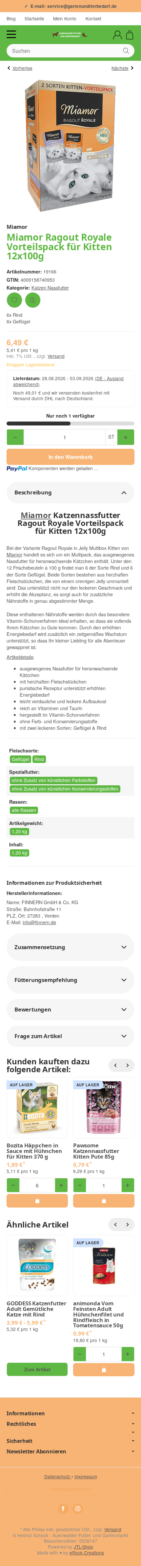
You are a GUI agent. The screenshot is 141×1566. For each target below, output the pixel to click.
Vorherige (22, 68)
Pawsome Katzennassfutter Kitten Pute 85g (96, 1151)
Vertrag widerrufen (71, 1489)
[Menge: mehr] (125, 437)
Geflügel (20, 759)
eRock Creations (87, 1552)
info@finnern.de (39, 922)
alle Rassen (24, 810)
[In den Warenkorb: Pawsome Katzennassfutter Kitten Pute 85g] (103, 1200)
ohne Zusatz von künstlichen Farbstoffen (53, 780)
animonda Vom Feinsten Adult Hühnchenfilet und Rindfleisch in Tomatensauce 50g (98, 1314)
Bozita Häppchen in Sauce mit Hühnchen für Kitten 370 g (34, 1151)
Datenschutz (57, 1476)
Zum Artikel (37, 1369)
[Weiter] (127, 1065)
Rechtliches (21, 1423)
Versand (56, 356)
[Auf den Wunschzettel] (14, 300)
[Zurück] (115, 1065)
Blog (11, 18)
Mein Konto (64, 18)
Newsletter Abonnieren (36, 1451)
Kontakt (93, 18)
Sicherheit (19, 1441)
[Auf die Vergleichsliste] (33, 300)
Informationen (26, 1413)
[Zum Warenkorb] (129, 35)
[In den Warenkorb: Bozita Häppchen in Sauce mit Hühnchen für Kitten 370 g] (37, 1200)
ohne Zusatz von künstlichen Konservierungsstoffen (65, 788)
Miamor (36, 515)
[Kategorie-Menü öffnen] (11, 34)
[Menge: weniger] (15, 437)
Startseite (34, 18)
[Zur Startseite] (70, 34)
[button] (70, 492)
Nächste (120, 68)
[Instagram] (77, 1509)
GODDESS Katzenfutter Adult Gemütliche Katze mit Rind (37, 1309)
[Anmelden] (117, 35)
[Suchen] (126, 50)
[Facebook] (63, 1509)
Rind (39, 759)
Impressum (85, 1476)
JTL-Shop (83, 1546)
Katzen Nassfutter (50, 287)
